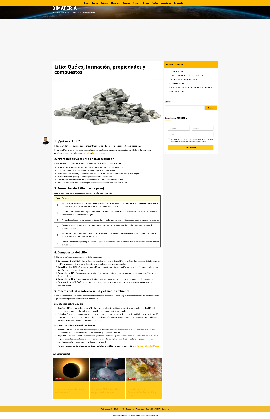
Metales (136, 3)
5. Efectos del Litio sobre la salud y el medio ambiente (190, 87)
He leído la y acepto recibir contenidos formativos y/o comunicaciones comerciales (192, 140)
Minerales (115, 3)
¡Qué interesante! (176, 91)
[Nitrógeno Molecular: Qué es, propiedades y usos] (107, 369)
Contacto (178, 3)
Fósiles (154, 3)
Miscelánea (166, 3)
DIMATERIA (64, 8)
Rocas (146, 3)
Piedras (126, 3)
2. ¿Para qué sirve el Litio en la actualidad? (186, 75)
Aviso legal (140, 409)
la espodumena (98, 153)
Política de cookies (126, 409)
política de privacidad (187, 139)
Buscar (168, 101)
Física (95, 3)
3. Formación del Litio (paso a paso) (183, 79)
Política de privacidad (109, 409)
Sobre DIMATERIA (153, 409)
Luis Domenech (45, 146)
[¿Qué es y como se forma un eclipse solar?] (71, 369)
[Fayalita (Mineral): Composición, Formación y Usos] (144, 369)
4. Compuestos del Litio (178, 83)
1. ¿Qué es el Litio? (176, 71)
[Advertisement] (135, 34)
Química (104, 3)
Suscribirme (191, 147)
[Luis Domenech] (45, 140)
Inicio (87, 3)
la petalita (87, 153)
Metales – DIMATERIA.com (147, 346)
